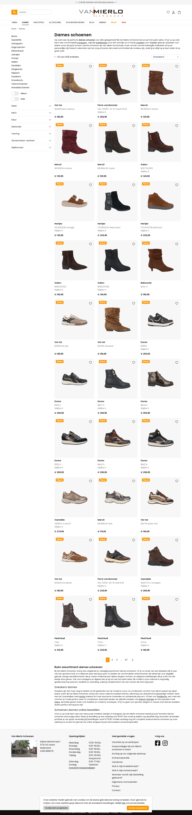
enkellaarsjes (101, 42)
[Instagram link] (165, 742)
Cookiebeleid (126, 812)
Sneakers (16, 76)
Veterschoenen (19, 83)
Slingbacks (16, 69)
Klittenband (17, 50)
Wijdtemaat (17, 147)
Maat (14, 105)
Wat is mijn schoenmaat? (125, 770)
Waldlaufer (162, 696)
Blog (91, 22)
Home (13, 29)
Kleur (14, 119)
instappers (82, 42)
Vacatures (117, 762)
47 (126, 659)
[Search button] (14, 12)
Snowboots (17, 80)
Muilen (14, 61)
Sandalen (16, 65)
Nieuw (114, 22)
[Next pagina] (132, 659)
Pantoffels (38, 22)
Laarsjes (15, 54)
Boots (14, 36)
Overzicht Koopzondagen (82, 767)
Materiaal (16, 126)
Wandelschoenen (20, 87)
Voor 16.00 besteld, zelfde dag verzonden (96, 2)
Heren (14, 22)
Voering (15, 133)
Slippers (15, 72)
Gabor (57, 702)
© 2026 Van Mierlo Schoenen (73, 812)
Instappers (17, 43)
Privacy (116, 786)
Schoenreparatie (120, 757)
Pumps (14, 58)
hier (124, 803)
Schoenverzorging (75, 22)
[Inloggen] (173, 12)
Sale (124, 22)
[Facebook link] (157, 742)
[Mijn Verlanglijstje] (168, 12)
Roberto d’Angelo (146, 699)
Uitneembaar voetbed (22, 140)
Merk (14, 112)
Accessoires (55, 22)
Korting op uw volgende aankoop (129, 753)
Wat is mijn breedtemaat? (125, 766)
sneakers (140, 42)
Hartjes (82, 696)
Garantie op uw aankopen (125, 742)
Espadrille (16, 39)
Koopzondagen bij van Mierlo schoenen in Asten (126, 748)
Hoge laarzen (18, 47)
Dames (25, 22)
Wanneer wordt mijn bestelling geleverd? (127, 776)
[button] (179, 12)
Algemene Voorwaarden (124, 781)
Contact (116, 790)
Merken (102, 22)
